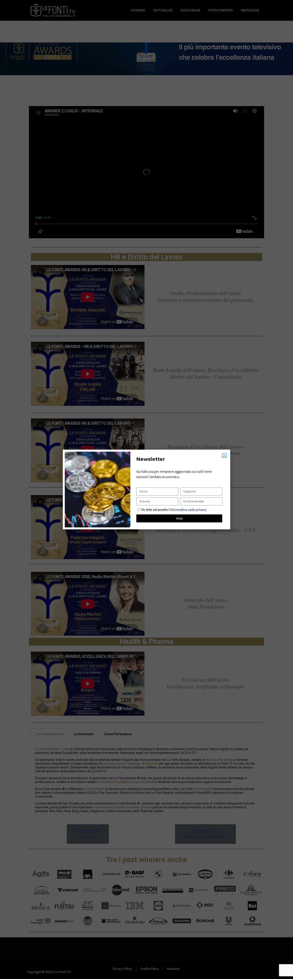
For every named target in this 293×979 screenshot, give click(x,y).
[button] (224, 455)
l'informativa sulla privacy (187, 510)
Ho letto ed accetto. (174, 510)
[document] (146, 489)
